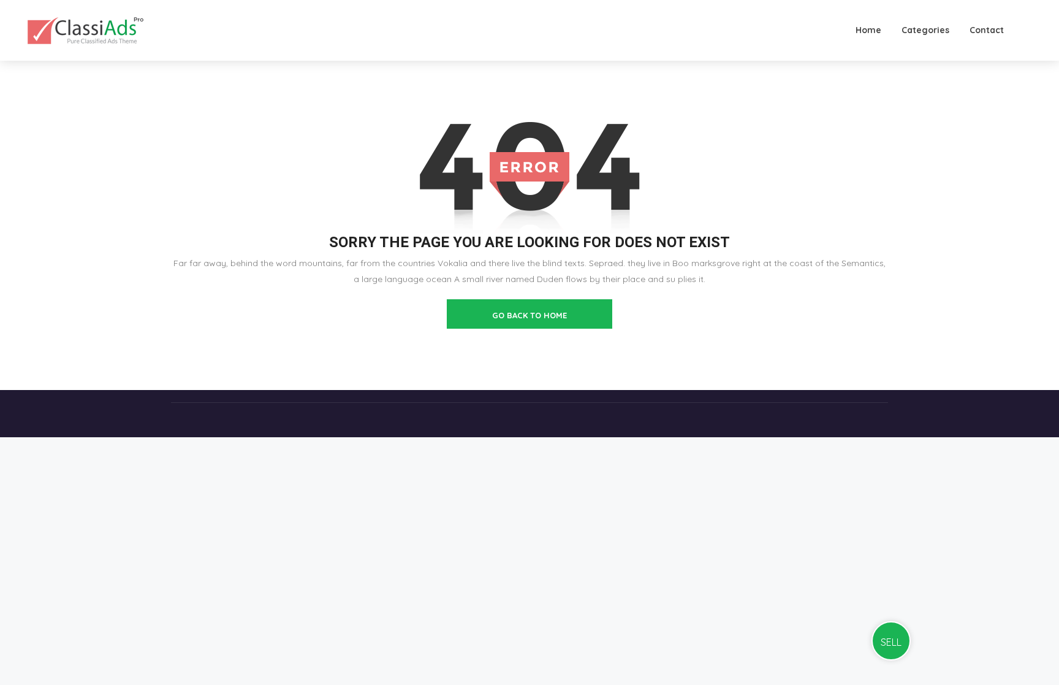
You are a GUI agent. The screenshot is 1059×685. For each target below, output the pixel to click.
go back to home (529, 315)
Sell (891, 642)
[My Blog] (85, 30)
